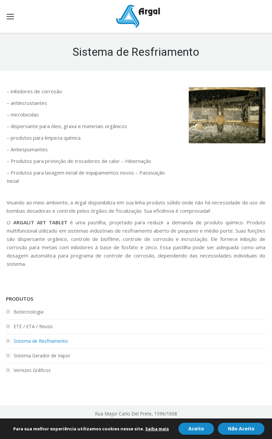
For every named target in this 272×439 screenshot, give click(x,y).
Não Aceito (241, 428)
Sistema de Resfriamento (41, 341)
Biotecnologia (28, 312)
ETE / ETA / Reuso (33, 326)
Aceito (196, 428)
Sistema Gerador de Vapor (42, 355)
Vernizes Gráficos (32, 370)
